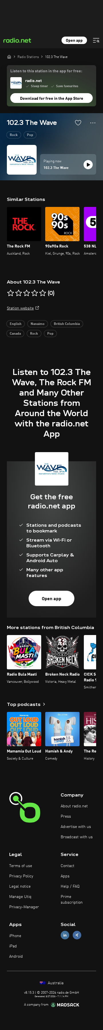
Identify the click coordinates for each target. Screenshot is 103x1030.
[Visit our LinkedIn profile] (65, 935)
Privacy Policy (21, 876)
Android (16, 957)
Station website (20, 308)
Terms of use (20, 866)
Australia (55, 983)
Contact (67, 866)
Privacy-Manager (24, 907)
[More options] (93, 122)
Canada (15, 334)
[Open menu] (96, 40)
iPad (13, 946)
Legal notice (20, 887)
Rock (14, 135)
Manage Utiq (20, 897)
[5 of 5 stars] (43, 293)
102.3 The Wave (56, 168)
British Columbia (67, 324)
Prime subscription (72, 900)
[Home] (9, 56)
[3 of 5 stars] (27, 293)
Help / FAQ (70, 887)
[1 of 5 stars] (11, 293)
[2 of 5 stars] (19, 293)
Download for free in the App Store (51, 99)
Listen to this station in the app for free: (46, 71)
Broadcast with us (77, 837)
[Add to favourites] (78, 122)
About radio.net (74, 806)
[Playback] (88, 164)
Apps (65, 876)
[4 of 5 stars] (35, 293)
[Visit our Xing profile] (77, 935)
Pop (30, 135)
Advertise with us (76, 827)
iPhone (15, 936)
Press (66, 817)
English (15, 324)
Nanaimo (38, 324)
